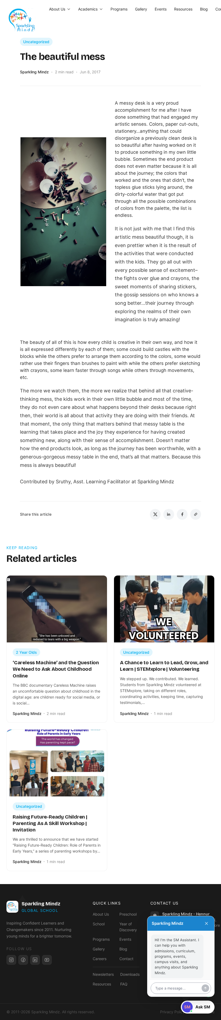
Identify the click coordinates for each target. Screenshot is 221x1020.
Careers (99, 958)
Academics (88, 9)
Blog (204, 9)
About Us (57, 9)
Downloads (130, 974)
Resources (183, 9)
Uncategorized (36, 41)
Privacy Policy (172, 1011)
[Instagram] (11, 960)
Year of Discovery (128, 927)
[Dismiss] (206, 923)
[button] (198, 1007)
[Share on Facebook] (182, 514)
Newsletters (103, 974)
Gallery (141, 9)
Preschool (128, 914)
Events (161, 9)
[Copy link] (195, 514)
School (99, 924)
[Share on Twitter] (155, 514)
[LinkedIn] (35, 960)
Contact (126, 958)
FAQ (123, 984)
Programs (118, 9)
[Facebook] (23, 960)
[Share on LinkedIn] (168, 514)
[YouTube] (47, 960)
